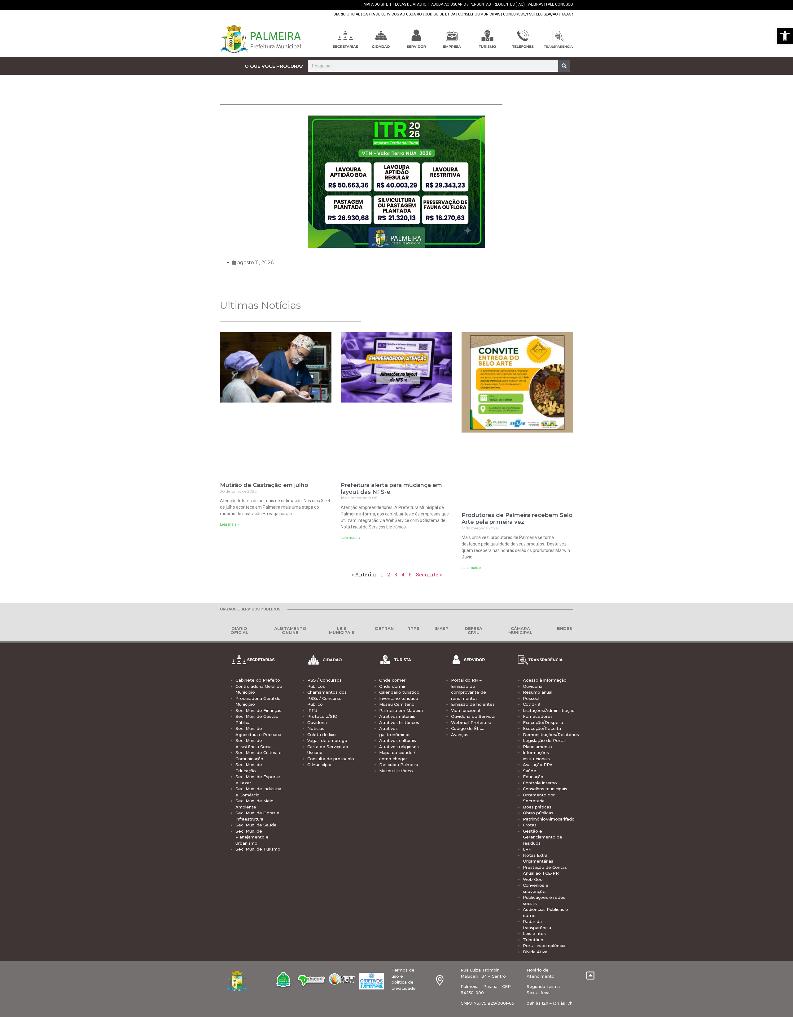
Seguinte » (429, 574)
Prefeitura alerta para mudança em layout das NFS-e (391, 488)
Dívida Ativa (535, 951)
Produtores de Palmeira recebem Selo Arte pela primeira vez (517, 518)
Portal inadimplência (544, 945)
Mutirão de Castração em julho (264, 485)
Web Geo (533, 879)
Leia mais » (229, 524)
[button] (785, 36)
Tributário (533, 939)
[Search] (564, 66)
